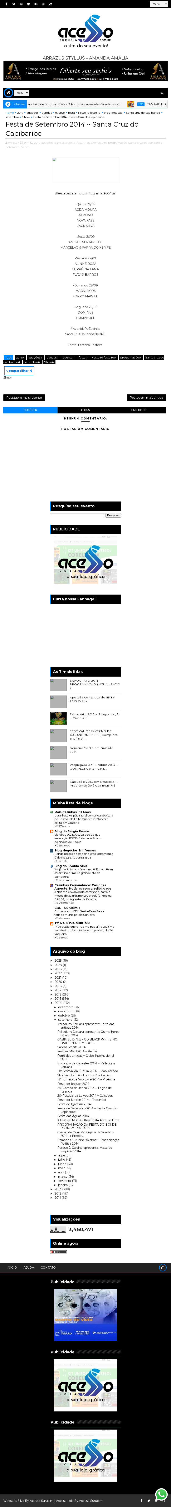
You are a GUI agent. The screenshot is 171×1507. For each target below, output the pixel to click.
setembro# (32, 362)
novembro (66, 1011)
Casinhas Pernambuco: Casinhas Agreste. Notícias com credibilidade (82, 886)
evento (60, 112)
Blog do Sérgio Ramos (71, 831)
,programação (117, 142)
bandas (47, 112)
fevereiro (65, 1181)
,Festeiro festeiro (95, 142)
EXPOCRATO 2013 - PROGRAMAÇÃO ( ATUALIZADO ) (95, 684)
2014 (20, 112)
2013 (58, 1189)
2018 (59, 986)
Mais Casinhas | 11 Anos (72, 812)
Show (26, 117)
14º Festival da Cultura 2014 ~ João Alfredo (87, 1071)
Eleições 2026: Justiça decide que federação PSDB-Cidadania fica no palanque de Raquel (78, 838)
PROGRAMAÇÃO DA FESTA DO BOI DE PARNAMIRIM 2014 (87, 1126)
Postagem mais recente (24, 397)
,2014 (37, 142)
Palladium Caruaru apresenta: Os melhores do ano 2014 (88, 1033)
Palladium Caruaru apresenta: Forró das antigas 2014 (85, 1025)
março (63, 1176)
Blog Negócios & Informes (75, 850)
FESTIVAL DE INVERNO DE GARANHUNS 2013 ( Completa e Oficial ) (94, 734)
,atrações (47, 142)
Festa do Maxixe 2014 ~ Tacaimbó (81, 1100)
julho (62, 1159)
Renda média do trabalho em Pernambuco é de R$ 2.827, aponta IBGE (83, 855)
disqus (85, 410)
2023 (59, 969)
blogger (30, 410)
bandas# (53, 357)
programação (113, 112)
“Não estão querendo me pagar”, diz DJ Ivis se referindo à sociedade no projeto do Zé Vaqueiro (84, 930)
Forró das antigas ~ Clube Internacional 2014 (85, 1057)
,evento (70, 142)
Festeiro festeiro (89, 112)
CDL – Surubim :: (67, 908)
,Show (24, 147)
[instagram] (43, 4)
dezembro (66, 1007)
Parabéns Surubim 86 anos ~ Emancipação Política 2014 (88, 1141)
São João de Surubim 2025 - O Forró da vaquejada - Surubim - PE (58, 104)
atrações (32, 112)
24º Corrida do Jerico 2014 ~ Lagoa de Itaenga (84, 1089)
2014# (20, 357)
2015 (58, 999)
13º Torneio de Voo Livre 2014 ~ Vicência (86, 1079)
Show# (49, 362)
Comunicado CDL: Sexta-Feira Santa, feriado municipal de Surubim (79, 913)
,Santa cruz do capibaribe (145, 142)
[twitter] (14, 4)
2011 (58, 1198)
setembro (12, 117)
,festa (79, 142)
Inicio (12, 1267)
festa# (83, 357)
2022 (59, 973)
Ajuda (29, 1267)
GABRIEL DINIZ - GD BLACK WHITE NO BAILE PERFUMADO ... (87, 1041)
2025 (125, 104)
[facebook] (6, 4)
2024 (59, 965)
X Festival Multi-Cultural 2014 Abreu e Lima (88, 1120)
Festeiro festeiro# (104, 357)
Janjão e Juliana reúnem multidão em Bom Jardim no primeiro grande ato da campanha (83, 873)
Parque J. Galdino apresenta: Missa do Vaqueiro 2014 (84, 1149)
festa (71, 112)
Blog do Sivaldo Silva (70, 866)
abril (61, 1172)
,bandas (59, 142)
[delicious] (50, 4)
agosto (63, 1155)
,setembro (12, 147)
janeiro (63, 1185)
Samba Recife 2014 (71, 1047)
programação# (131, 357)
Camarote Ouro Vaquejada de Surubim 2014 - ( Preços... (85, 1134)
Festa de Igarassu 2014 (74, 1104)
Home (9, 112)
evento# (69, 357)
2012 (58, 1193)
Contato (48, 1267)
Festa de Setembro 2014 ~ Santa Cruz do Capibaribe (87, 1110)
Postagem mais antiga (146, 397)
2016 (58, 994)
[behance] (36, 4)
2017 (58, 990)
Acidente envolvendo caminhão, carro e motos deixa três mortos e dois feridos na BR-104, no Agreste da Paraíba (83, 895)
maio (62, 1168)
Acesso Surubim (41, 1501)
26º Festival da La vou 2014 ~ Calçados (85, 1096)
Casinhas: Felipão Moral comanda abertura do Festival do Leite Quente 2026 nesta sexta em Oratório (83, 819)
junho (62, 1164)
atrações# (35, 357)
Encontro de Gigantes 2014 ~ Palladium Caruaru (86, 1065)
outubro (64, 1015)
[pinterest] (21, 4)
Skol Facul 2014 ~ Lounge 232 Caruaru (84, 1075)
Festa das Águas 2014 (73, 1116)
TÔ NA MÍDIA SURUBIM (72, 923)
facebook (138, 410)
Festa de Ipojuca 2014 (73, 1084)
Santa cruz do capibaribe (143, 112)
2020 (59, 982)
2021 (58, 977)
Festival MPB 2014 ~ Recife (77, 1051)
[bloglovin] (28, 4)
